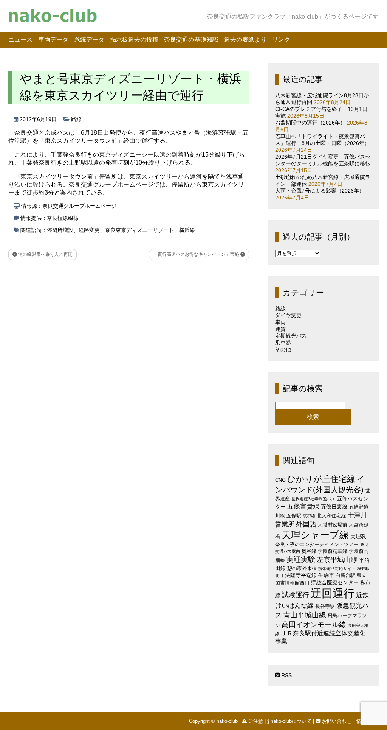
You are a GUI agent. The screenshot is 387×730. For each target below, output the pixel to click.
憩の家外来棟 (302, 568)
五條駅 (293, 515)
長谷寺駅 (325, 606)
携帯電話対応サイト (337, 568)
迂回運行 (332, 593)
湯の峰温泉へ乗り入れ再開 (45, 254)
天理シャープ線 (315, 535)
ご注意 (256, 721)
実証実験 (300, 559)
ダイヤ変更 (288, 315)
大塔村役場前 (332, 525)
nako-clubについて (291, 721)
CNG (280, 480)
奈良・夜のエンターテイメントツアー (317, 544)
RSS (286, 675)
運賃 (280, 329)
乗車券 (283, 342)
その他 (283, 349)
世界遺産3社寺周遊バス (313, 499)
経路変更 (89, 230)
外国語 (306, 524)
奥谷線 (309, 551)
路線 (76, 119)
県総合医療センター (335, 582)
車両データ (53, 39)
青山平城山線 (304, 615)
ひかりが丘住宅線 (321, 479)
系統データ (89, 39)
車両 (280, 322)
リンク (281, 39)
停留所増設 (60, 230)
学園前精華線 (332, 551)
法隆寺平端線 (301, 575)
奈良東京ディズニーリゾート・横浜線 (150, 230)
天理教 (358, 536)
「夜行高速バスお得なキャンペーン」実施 (196, 254)
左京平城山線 (337, 559)
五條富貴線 (303, 506)
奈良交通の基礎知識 (191, 39)
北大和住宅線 (331, 515)
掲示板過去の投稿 (134, 39)
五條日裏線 (334, 507)
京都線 (309, 516)
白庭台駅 (345, 575)
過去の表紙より (245, 39)
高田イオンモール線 (314, 625)
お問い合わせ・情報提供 (349, 721)
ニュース (20, 39)
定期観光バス (291, 336)
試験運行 (295, 595)
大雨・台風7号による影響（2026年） (319, 191)
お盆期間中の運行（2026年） (310, 123)
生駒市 (326, 575)
